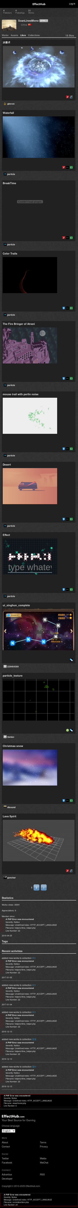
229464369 (13, 666)
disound (11, 807)
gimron (11, 103)
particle (11, 174)
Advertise (7, 1174)
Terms (43, 1142)
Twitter (5, 1158)
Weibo (43, 1158)
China (24, 24)
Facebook (7, 1162)
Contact (6, 1146)
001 (34, 957)
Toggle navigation (4, 3)
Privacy (44, 1146)
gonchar (11, 877)
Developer (7, 1178)
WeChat (44, 1162)
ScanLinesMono (28, 21)
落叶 (34, 1066)
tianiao (10, 736)
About (5, 1142)
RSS (42, 1174)
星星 (34, 1039)
